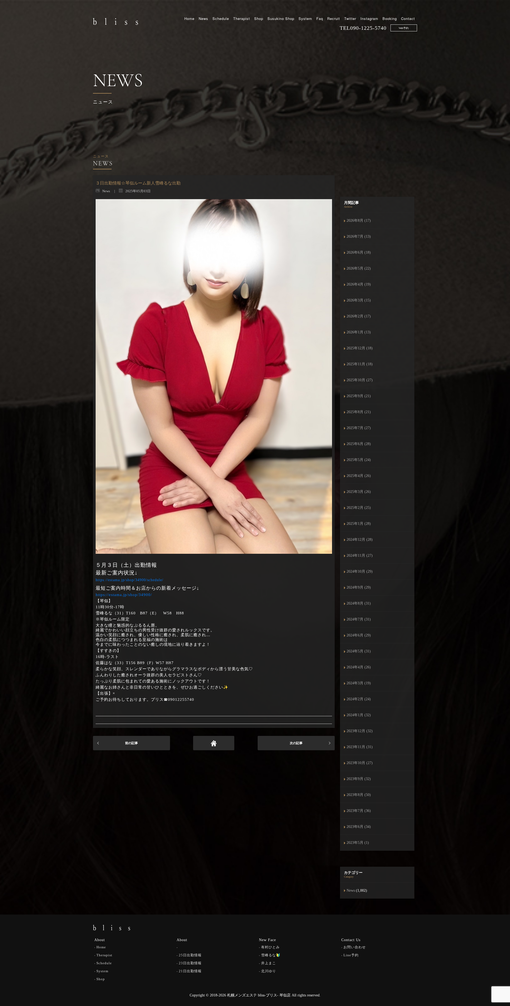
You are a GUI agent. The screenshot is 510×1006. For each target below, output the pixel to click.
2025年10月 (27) (360, 380)
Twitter (350, 18)
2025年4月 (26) (359, 476)
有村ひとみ (270, 947)
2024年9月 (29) (359, 587)
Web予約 (404, 28)
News (203, 18)
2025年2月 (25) (359, 508)
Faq (319, 18)
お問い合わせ (354, 947)
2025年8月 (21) (359, 412)
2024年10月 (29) (360, 571)
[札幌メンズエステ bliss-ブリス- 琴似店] (115, 21)
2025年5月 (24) (359, 460)
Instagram (369, 18)
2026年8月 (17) (359, 221)
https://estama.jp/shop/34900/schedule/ (129, 580)
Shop (258, 18)
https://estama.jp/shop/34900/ (124, 595)
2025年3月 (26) (359, 492)
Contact (408, 18)
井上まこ (268, 963)
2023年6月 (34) (359, 827)
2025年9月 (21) (359, 396)
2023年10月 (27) (360, 763)
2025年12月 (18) (360, 348)
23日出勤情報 (190, 963)
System (305, 18)
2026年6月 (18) (359, 252)
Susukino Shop (280, 18)
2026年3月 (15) (359, 300)
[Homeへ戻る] (213, 743)
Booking (389, 18)
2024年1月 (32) (359, 715)
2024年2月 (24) (359, 699)
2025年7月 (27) (359, 428)
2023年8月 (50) (359, 795)
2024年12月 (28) (360, 540)
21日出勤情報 (190, 971)
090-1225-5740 (368, 28)
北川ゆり (268, 971)
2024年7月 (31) (359, 619)
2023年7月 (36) (359, 811)
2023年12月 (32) (360, 731)
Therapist (241, 18)
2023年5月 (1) (358, 843)
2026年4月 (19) (359, 284)
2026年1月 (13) (359, 332)
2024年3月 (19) (359, 683)
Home (189, 18)
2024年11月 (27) (360, 556)
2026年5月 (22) (359, 268)
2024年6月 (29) (359, 635)
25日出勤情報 (190, 955)
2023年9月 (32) (359, 779)
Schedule (220, 18)
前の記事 (131, 743)
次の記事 (296, 743)
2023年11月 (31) (360, 747)
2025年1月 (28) (359, 524)
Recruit (333, 18)
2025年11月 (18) (360, 364)
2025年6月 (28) (359, 444)
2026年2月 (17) (359, 316)
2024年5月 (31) (359, 651)
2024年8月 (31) (359, 603)
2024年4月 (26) (359, 667)
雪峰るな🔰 (270, 955)
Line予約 (351, 955)
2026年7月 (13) (359, 236)
